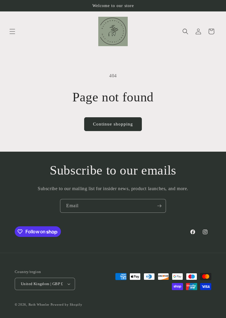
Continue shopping (113, 124)
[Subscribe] (159, 206)
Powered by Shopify (66, 304)
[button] (12, 31)
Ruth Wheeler (39, 304)
